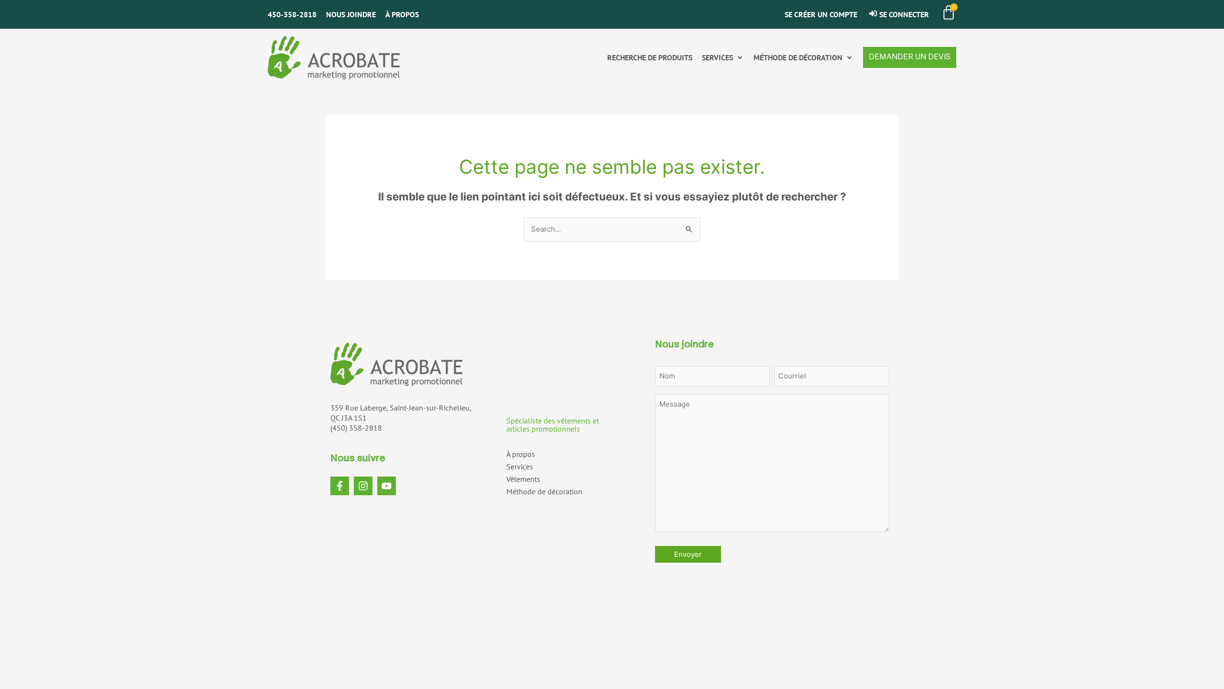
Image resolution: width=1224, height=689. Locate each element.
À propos (402, 14)
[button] (723, 57)
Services (519, 466)
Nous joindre (351, 14)
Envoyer (688, 554)
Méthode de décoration (544, 491)
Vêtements (523, 479)
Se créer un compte (821, 14)
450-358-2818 (292, 14)
